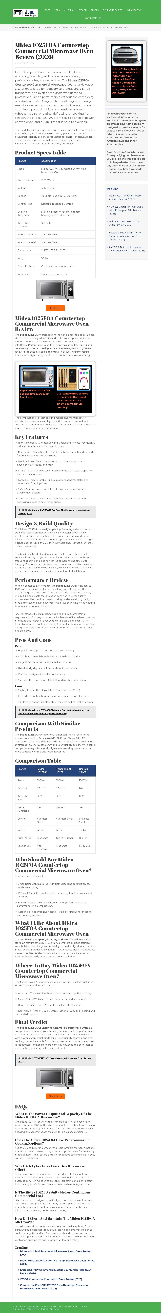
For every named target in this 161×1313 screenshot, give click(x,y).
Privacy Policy (19, 1306)
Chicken (68, 10)
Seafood (82, 10)
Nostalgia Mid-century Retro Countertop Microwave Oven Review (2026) (125, 236)
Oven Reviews (133, 10)
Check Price (55, 308)
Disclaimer (72, 1306)
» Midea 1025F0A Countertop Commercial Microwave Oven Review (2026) (90, 27)
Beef (47, 10)
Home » (31, 27)
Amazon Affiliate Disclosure (54, 1306)
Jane (33, 63)
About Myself (33, 1306)
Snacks (95, 10)
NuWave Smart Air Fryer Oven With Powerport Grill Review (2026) (126, 210)
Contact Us (85, 1306)
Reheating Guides (112, 10)
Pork (57, 10)
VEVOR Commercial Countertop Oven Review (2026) (51, 1279)
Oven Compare (93, 18)
